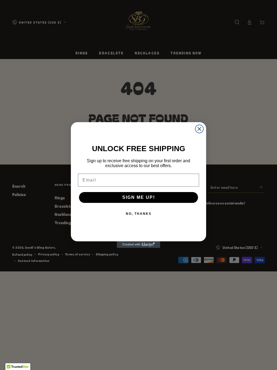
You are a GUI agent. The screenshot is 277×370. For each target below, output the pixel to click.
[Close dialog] (199, 129)
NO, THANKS (138, 214)
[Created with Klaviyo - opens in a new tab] (138, 244)
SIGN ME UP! (138, 197)
